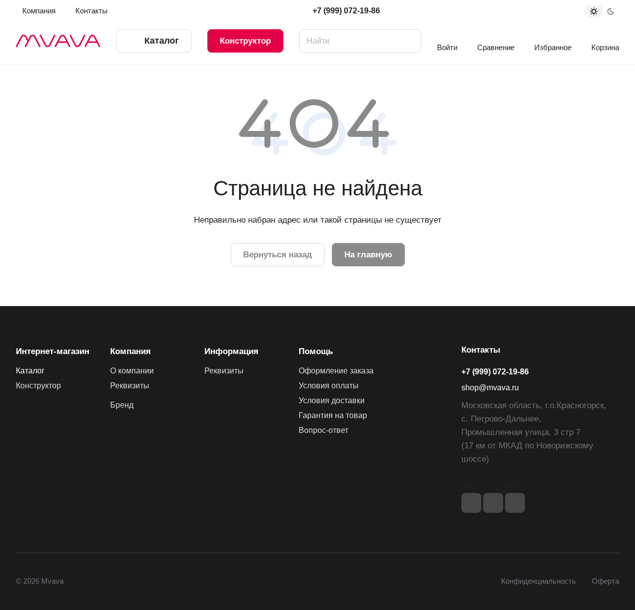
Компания (130, 351)
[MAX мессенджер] (515, 503)
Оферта (605, 581)
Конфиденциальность (538, 581)
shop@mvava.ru (490, 387)
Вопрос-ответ (323, 430)
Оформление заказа (336, 370)
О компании (132, 370)
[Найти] (408, 41)
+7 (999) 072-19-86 (346, 10)
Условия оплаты (329, 385)
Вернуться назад (277, 254)
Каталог (30, 370)
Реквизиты (129, 385)
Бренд (121, 405)
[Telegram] (493, 503)
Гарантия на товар (333, 415)
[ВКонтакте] (471, 503)
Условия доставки (332, 400)
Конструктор (245, 41)
